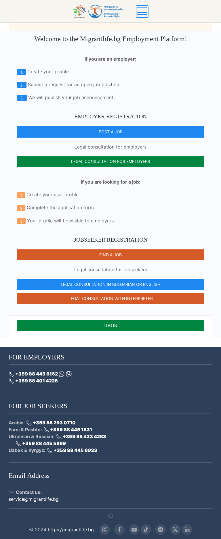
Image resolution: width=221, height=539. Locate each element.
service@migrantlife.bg (34, 499)
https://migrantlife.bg (71, 529)
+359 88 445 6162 (36, 374)
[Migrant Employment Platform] (104, 11)
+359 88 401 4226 (36, 381)
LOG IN (110, 325)
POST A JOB (111, 131)
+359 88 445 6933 (75, 450)
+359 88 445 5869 (43, 443)
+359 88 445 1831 (70, 429)
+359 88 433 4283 (84, 436)
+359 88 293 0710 (54, 423)
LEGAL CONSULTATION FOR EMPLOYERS (110, 161)
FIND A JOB (110, 254)
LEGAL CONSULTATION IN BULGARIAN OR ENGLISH (110, 284)
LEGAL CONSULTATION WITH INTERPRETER (110, 298)
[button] (142, 11)
